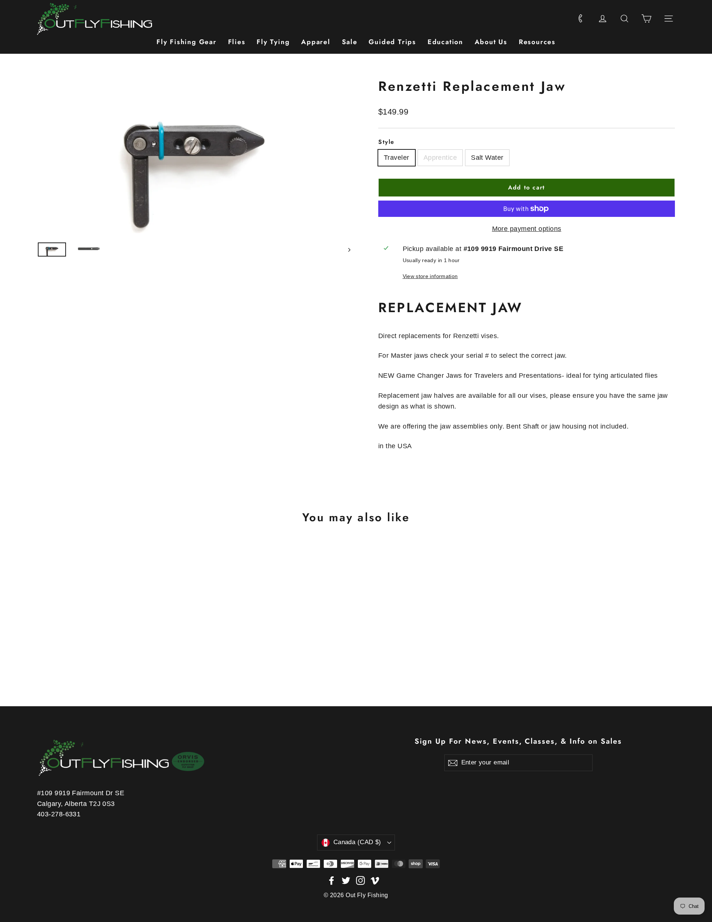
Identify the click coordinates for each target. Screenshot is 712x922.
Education (445, 42)
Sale (349, 42)
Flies (236, 42)
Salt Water (487, 157)
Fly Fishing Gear (186, 42)
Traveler (396, 157)
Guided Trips (392, 42)
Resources (537, 42)
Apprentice (440, 157)
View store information (430, 276)
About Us (491, 42)
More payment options (526, 228)
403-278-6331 (58, 814)
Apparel (315, 42)
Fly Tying (273, 42)
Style (386, 142)
